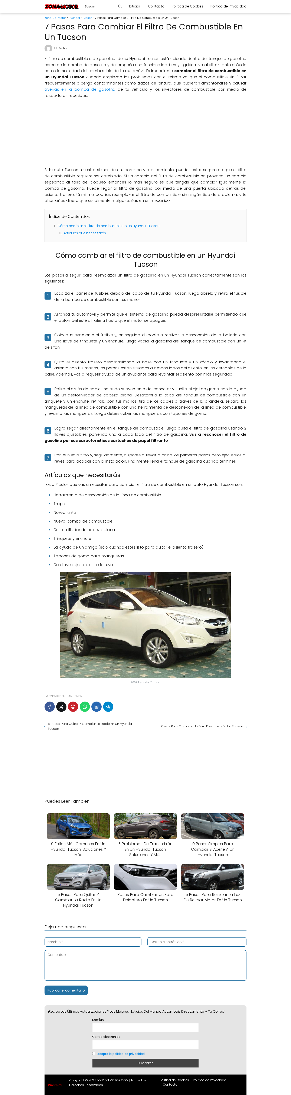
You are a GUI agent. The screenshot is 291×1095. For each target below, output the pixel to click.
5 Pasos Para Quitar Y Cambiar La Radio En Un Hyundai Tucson (90, 726)
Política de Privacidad (228, 6)
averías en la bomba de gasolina (80, 89)
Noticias (134, 6)
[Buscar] (119, 6)
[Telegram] (108, 707)
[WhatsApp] (85, 707)
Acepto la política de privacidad (121, 1054)
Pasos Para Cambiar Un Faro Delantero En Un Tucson (202, 726)
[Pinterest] (73, 707)
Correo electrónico (106, 1037)
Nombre (98, 1020)
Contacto (156, 6)
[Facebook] (50, 707)
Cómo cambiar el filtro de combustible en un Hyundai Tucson (109, 225)
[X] (61, 707)
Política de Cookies (187, 6)
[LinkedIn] (96, 707)
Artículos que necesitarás (85, 233)
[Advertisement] (145, 133)
